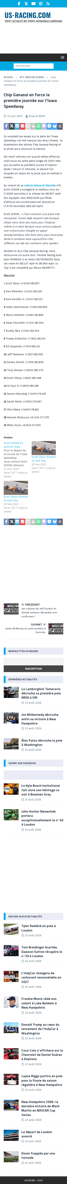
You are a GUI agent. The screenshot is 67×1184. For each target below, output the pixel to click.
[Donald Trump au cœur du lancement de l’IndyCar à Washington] (11, 1027)
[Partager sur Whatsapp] (38, 126)
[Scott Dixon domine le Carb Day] (44, 448)
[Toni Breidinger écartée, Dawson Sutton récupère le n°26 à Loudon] (11, 950)
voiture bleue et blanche (40, 185)
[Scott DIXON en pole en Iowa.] (18, 459)
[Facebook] (19, 3)
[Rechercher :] (34, 65)
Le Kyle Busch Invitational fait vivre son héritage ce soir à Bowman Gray (40, 790)
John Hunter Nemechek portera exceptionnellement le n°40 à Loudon (42, 818)
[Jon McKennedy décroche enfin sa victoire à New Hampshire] (11, 718)
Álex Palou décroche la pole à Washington (41, 742)
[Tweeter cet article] (12, 126)
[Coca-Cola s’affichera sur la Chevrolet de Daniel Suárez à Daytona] (11, 1053)
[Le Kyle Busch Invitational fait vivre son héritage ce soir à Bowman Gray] (11, 789)
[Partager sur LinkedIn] (17, 126)
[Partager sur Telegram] (49, 126)
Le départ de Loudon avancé (36, 1134)
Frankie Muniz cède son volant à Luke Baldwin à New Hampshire (39, 1003)
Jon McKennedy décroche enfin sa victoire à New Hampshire (39, 719)
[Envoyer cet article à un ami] (28, 126)
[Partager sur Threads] (60, 126)
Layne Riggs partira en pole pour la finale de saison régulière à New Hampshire (42, 1080)
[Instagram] (41, 3)
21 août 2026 (33, 799)
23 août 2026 (33, 702)
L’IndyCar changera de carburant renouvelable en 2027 (41, 977)
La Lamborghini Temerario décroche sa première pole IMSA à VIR (41, 693)
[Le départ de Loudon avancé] (11, 1135)
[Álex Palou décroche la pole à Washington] (11, 743)
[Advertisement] (35, 37)
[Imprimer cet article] (33, 126)
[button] (62, 57)
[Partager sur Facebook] (6, 126)
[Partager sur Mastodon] (44, 126)
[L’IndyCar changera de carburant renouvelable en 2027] (11, 976)
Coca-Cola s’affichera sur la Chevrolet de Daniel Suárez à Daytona (42, 1055)
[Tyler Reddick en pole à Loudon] (11, 929)
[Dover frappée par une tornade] (11, 1156)
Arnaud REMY (37, 116)
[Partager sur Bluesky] (54, 126)
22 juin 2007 (15, 116)
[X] (26, 3)
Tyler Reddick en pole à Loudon (38, 928)
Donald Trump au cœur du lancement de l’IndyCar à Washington (40, 1029)
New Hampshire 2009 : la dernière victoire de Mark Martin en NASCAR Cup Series (40, 1108)
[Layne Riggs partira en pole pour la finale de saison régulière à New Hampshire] (11, 1079)
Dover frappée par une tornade (38, 1155)
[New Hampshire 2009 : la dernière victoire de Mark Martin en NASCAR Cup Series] (11, 1105)
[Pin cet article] (22, 126)
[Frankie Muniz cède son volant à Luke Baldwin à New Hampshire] (11, 1002)
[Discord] (48, 3)
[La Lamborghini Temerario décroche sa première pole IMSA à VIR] (11, 692)
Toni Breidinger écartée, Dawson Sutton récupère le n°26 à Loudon (41, 951)
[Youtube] (33, 3)
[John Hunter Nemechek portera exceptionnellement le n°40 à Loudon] (11, 814)
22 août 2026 (33, 935)
